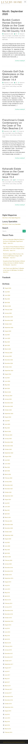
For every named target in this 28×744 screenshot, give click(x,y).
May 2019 (7, 592)
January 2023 (8, 438)
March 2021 (8, 517)
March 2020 (8, 556)
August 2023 (8, 417)
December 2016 (9, 696)
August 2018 (8, 625)
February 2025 (8, 352)
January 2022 (8, 481)
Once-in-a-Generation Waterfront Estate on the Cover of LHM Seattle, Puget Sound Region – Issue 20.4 (13, 241)
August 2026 (8, 288)
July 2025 (7, 334)
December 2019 (9, 567)
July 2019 (7, 585)
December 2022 (9, 442)
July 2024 (7, 377)
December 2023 (9, 402)
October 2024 (8, 367)
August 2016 (8, 711)
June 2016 (7, 718)
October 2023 (8, 410)
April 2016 (7, 725)
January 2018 (8, 650)
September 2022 (9, 453)
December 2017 (9, 653)
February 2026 (8, 309)
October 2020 (8, 531)
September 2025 (9, 327)
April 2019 (7, 596)
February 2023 (8, 435)
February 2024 (8, 395)
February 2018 (8, 646)
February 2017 (8, 689)
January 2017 (8, 693)
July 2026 (7, 292)
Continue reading (19, 60)
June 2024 (7, 381)
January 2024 (8, 399)
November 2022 (9, 445)
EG (16, 34)
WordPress (22, 742)
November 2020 (9, 528)
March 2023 (8, 431)
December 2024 (9, 360)
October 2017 (8, 660)
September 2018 (9, 621)
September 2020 (9, 535)
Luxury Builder (15, 35)
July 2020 (7, 542)
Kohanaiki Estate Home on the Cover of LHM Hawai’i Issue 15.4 (13, 173)
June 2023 (7, 424)
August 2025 (8, 331)
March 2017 (8, 685)
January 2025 (8, 356)
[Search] (24, 231)
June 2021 (7, 506)
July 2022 (7, 460)
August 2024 (8, 374)
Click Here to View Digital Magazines (11, 218)
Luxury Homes (10, 37)
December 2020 (9, 524)
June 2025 (7, 338)
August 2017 (8, 668)
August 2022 (8, 456)
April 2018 (7, 639)
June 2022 (7, 463)
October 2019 (8, 574)
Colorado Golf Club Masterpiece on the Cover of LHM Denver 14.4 (13, 75)
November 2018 (9, 614)
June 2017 (7, 675)
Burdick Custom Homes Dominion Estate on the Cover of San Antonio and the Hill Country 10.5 (13, 25)
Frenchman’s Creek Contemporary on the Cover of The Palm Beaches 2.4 (13, 124)
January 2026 (8, 313)
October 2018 (8, 617)
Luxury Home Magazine (17, 84)
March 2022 (8, 474)
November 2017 (9, 657)
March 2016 (8, 728)
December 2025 (9, 317)
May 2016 (7, 721)
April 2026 (7, 302)
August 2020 (8, 539)
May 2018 (7, 635)
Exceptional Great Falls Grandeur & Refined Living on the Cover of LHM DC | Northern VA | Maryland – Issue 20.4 (14, 263)
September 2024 (9, 370)
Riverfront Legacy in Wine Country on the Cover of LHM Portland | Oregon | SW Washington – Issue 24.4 (13, 255)
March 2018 (8, 643)
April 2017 (7, 682)
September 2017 (9, 664)
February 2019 (8, 603)
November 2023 (9, 406)
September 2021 (9, 496)
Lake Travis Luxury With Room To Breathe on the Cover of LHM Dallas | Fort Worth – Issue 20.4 (13, 270)
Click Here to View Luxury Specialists (11, 224)
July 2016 (7, 714)
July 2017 (7, 671)
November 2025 (9, 320)
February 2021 (8, 521)
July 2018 (7, 628)
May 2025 (7, 342)
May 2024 (7, 385)
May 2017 (7, 678)
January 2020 (8, 564)
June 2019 (7, 589)
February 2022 (8, 478)
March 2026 (8, 306)
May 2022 (7, 467)
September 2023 (9, 413)
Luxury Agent (8, 35)
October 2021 (8, 492)
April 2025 (7, 345)
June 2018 (7, 632)
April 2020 (7, 553)
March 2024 (8, 392)
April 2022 (7, 471)
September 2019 (9, 578)
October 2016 (8, 703)
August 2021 (8, 499)
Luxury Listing (17, 37)
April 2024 (7, 388)
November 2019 (9, 571)
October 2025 (8, 324)
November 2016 (9, 700)
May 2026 (7, 299)
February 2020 (8, 560)
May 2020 (7, 549)
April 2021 (7, 514)
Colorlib (13, 742)
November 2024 (9, 363)
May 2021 (7, 510)
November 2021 (9, 488)
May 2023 (7, 428)
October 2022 (8, 449)
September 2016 (9, 707)
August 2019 (8, 582)
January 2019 (8, 607)
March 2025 (8, 349)
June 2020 (7, 546)
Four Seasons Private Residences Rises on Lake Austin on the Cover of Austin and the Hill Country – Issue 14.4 (13, 248)
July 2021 (7, 503)
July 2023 (7, 420)
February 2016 (8, 732)
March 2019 (8, 599)
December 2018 (9, 610)
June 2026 (7, 295)
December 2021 (9, 485)
